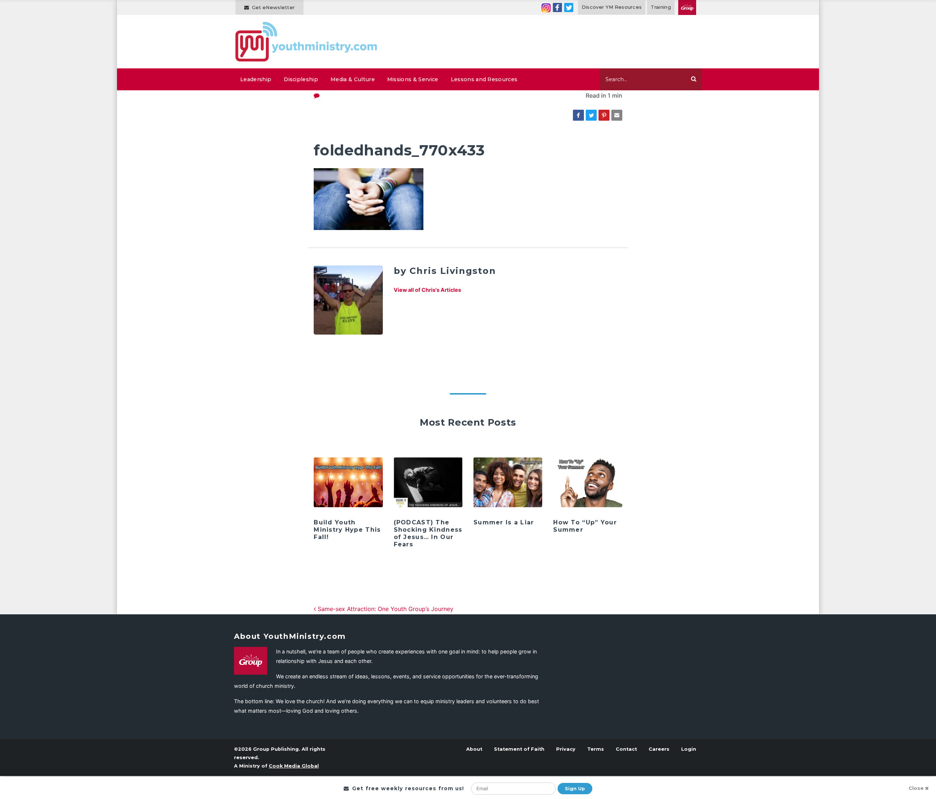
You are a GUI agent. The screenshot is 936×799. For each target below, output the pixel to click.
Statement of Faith (519, 749)
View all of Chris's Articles (427, 290)
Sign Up (575, 788)
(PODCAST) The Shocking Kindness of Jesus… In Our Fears (428, 533)
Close (916, 788)
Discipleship (301, 79)
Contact (626, 749)
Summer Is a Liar (503, 522)
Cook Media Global (294, 766)
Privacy (565, 749)
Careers (659, 749)
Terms (595, 749)
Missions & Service (412, 79)
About (474, 749)
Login (688, 749)
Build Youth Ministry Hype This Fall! (347, 529)
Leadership (255, 79)
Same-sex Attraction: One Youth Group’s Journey (384, 609)
